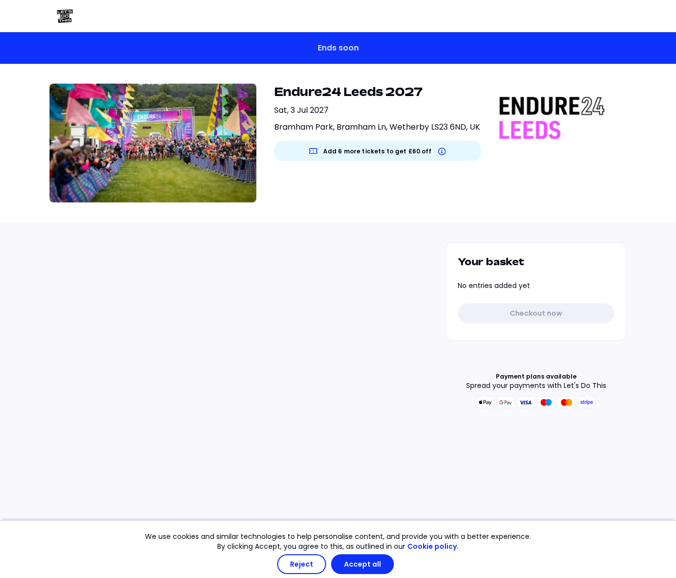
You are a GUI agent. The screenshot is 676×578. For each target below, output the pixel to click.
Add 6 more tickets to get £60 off (377, 151)
